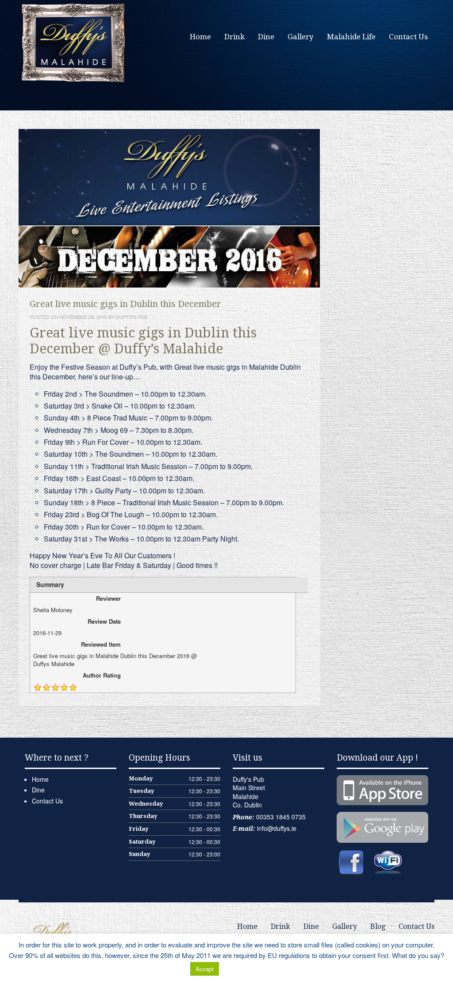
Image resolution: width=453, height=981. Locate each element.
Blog (377, 926)
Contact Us (408, 36)
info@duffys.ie (276, 828)
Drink (234, 36)
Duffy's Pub (131, 316)
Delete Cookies (243, 968)
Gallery (301, 36)
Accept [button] (205, 969)
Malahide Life (351, 36)
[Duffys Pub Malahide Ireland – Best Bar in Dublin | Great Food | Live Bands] (74, 42)
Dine (266, 36)
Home (200, 36)
